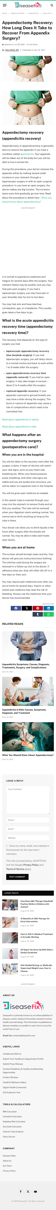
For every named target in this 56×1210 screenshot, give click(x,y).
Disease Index (9, 1156)
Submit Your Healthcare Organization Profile (23, 1059)
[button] (16, 608)
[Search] (51, 5)
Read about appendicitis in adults (20, 419)
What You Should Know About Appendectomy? (28, 755)
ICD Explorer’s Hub (11, 1092)
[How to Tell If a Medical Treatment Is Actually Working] (10, 937)
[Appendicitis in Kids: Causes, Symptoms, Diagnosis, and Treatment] (28, 691)
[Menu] (5, 5)
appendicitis (27, 154)
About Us (7, 1161)
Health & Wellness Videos (14, 1082)
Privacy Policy (31, 864)
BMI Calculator (10, 1111)
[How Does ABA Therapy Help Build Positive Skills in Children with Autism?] (10, 904)
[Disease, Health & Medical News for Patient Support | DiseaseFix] (28, 5)
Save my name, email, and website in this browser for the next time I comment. (27, 849)
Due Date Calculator (12, 1126)
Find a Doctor (9, 1137)
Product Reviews (10, 1077)
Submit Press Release (13, 1064)
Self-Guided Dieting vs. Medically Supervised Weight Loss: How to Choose (36, 968)
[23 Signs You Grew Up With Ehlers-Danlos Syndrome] (10, 953)
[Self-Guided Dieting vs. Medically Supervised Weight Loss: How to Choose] (10, 969)
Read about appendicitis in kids (19, 426)
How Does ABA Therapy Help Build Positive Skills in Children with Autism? (37, 904)
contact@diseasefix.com (23, 1035)
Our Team (7, 1166)
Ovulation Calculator (12, 1116)
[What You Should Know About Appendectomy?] (28, 736)
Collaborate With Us (12, 1054)
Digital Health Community (14, 1087)
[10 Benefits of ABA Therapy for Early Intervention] (10, 922)
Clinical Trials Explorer (13, 1131)
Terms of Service (15, 869)
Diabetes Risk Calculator (14, 1121)
